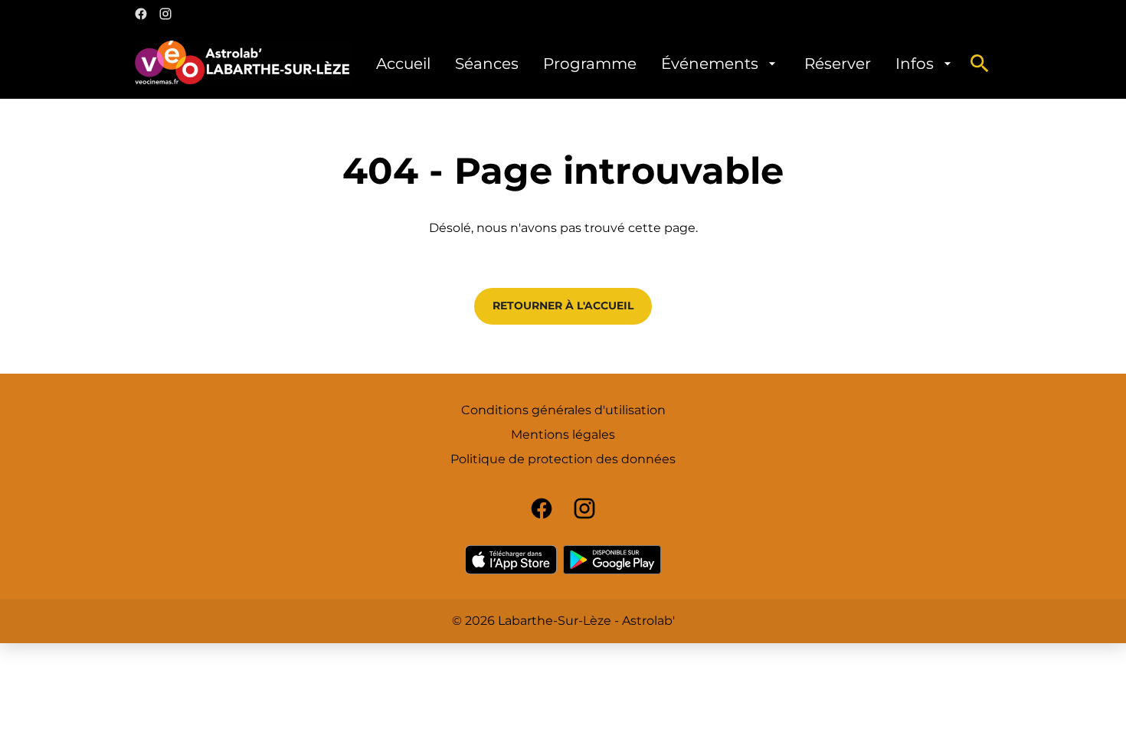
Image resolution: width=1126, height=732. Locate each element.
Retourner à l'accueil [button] (563, 305)
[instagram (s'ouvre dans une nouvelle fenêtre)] (165, 14)
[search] (979, 63)
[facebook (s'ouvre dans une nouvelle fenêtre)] (141, 14)
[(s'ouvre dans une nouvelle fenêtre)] (511, 559)
